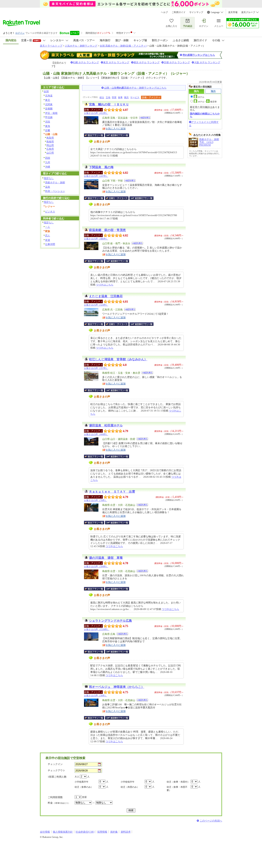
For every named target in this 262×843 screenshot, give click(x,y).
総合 (102, 97)
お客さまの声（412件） (96, 113)
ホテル (201, 97)
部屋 (114, 97)
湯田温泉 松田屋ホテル (106, 425)
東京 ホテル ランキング (116, 62)
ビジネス (50, 211)
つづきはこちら (104, 284)
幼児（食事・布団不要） (177, 789)
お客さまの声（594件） (96, 566)
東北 (47, 100)
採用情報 (102, 831)
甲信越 (49, 117)
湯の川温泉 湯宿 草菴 (106, 557)
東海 (47, 126)
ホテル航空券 (207, 101)
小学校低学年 (127, 781)
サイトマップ (196, 12)
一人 (47, 227)
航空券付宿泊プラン (117, 135)
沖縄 (47, 166)
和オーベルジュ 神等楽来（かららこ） (116, 686)
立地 (108, 97)
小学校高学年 (81, 781)
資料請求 (126, 831)
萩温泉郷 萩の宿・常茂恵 (107, 230)
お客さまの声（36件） (95, 695)
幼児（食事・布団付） (178, 781)
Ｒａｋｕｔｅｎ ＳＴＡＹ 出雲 (112, 491)
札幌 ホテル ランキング (86, 62)
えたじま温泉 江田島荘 (106, 296)
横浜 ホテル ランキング (146, 62)
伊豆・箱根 (51, 113)
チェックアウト (56, 770)
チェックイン (55, 764)
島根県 (50, 141)
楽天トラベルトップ (51, 45)
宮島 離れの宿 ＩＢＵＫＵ (109, 104)
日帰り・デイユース (117, 198)
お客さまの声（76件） (95, 500)
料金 (59, 802)
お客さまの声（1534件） (96, 629)
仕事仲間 (50, 244)
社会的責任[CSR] (85, 831)
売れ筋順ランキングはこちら (199, 55)
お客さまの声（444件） (96, 434)
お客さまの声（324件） (96, 305)
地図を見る (145, 117)
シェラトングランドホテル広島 (110, 620)
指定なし (49, 178)
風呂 (126, 97)
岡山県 (50, 145)
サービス (134, 97)
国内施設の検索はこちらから (205, 115)
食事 (120, 97)
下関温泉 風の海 (101, 167)
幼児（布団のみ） (130, 787)
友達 (47, 240)
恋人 (47, 235)
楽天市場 (232, 12)
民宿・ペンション (55, 191)
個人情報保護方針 (63, 831)
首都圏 (49, 108)
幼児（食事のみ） (84, 787)
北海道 (49, 95)
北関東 (49, 104)
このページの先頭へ (211, 820)
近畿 (47, 130)
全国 (46, 91)
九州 (47, 162)
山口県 (50, 152)
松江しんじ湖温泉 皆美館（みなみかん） (118, 359)
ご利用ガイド (178, 12)
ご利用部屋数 (55, 797)
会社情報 (45, 831)
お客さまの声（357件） (96, 368)
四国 (47, 157)
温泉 (47, 186)
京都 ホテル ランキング (177, 62)
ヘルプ (164, 12)
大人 (77, 776)
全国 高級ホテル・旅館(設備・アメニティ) (123, 45)
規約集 (114, 831)
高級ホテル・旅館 (55, 182)
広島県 (50, 148)
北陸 (47, 121)
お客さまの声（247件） (96, 176)
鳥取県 (50, 137)
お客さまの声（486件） (96, 238)
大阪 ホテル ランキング (207, 62)
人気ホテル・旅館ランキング (81, 45)
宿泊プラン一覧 (96, 135)
